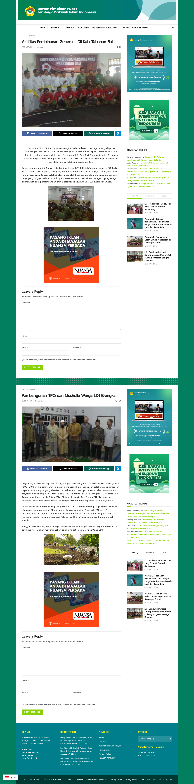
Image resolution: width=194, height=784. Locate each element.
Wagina (130, 177)
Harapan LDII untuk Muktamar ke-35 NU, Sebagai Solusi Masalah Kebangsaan (76, 740)
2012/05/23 (27, 401)
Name (25, 336)
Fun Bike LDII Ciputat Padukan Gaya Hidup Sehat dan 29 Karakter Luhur (76, 749)
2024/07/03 (27, 47)
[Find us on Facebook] (160, 779)
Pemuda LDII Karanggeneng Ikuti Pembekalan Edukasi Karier (147, 164)
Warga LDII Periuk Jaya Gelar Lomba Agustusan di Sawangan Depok (149, 185)
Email (25, 347)
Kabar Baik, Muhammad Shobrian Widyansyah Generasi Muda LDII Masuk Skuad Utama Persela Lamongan (148, 513)
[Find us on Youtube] (171, 779)
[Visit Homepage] (97, 12)
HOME (42, 27)
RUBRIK (69, 27)
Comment (27, 302)
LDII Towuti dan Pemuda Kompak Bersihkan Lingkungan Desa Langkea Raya (76, 761)
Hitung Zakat (104, 750)
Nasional (32, 35)
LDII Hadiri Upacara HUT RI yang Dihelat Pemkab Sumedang (158, 206)
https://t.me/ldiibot (146, 755)
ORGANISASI (55, 27)
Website (77, 347)
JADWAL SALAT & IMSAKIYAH (135, 27)
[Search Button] (173, 28)
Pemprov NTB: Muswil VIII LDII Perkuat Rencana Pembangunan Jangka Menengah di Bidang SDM (149, 171)
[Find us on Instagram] (167, 779)
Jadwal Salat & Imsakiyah (110, 745)
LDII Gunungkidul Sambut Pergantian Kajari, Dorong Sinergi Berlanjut (148, 179)
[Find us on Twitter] (163, 779)
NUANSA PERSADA (107, 758)
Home (24, 35)
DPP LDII (32, 779)
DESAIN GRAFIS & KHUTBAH (105, 27)
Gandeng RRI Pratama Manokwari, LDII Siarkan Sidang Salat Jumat (145, 158)
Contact (102, 741)
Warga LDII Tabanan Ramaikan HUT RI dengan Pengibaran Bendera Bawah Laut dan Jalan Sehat (158, 223)
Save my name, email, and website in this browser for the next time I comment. (60, 359)
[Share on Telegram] (118, 133)
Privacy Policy (105, 754)
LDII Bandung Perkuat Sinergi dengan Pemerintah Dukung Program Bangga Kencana (158, 256)
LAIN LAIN (82, 27)
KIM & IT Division (54, 779)
